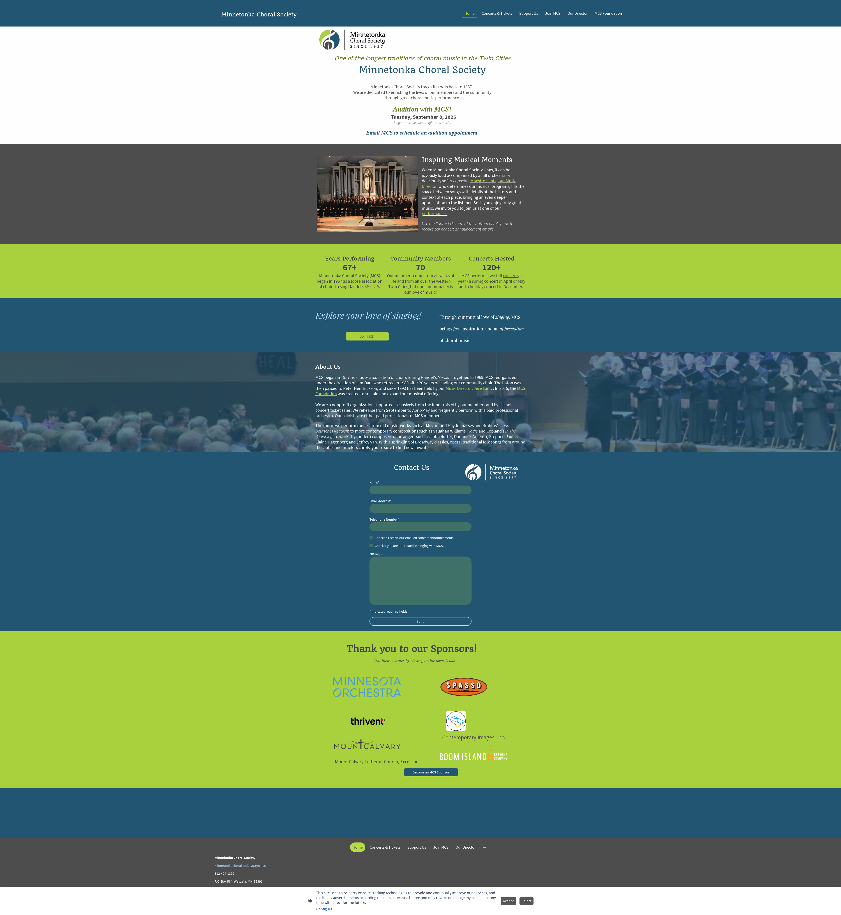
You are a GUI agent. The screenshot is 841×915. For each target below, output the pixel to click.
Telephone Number (384, 519)
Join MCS (367, 336)
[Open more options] (484, 847)
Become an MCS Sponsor (431, 772)
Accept (508, 901)
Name (374, 482)
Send (420, 621)
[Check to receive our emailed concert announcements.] (371, 537)
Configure (324, 909)
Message (375, 553)
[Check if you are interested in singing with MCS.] (371, 545)
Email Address (380, 501)
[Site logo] (283, 23)
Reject (526, 901)
